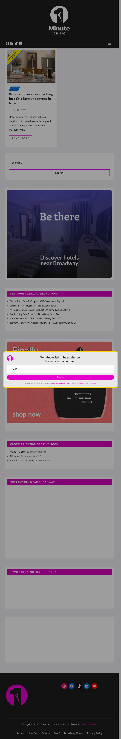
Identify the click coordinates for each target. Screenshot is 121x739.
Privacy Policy (66, 383)
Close (112, 355)
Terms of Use (56, 383)
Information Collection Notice (85, 383)
